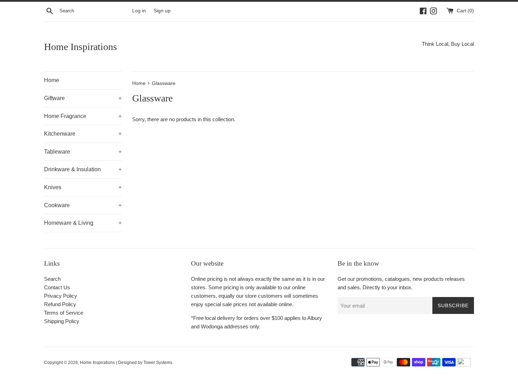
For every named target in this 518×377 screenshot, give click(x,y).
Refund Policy (60, 304)
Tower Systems (157, 362)
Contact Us (57, 287)
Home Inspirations (80, 46)
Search (52, 279)
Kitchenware (83, 134)
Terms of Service (63, 313)
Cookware (83, 205)
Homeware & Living (83, 223)
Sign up (162, 10)
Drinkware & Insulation (83, 169)
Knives (83, 187)
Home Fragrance (83, 116)
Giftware (83, 98)
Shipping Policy (61, 321)
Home (51, 80)
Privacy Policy (60, 296)
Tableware (83, 152)
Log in (139, 10)
